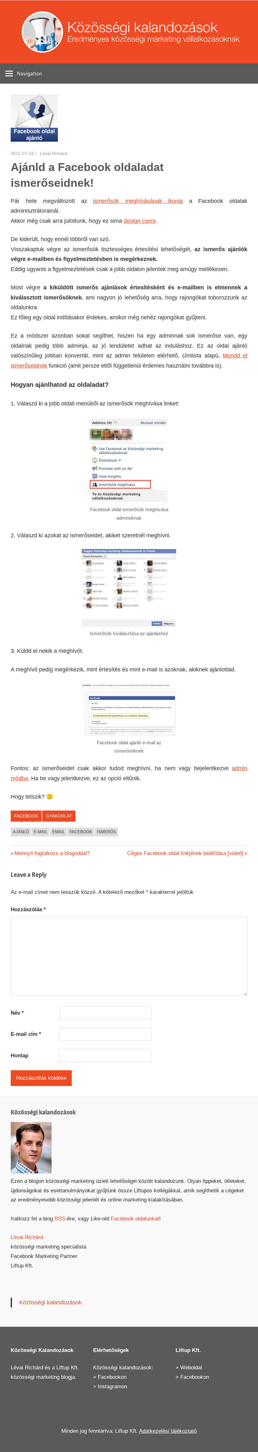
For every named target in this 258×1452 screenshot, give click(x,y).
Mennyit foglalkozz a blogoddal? (52, 853)
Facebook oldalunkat (135, 1219)
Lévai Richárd (53, 153)
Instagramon (112, 1387)
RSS (59, 1219)
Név (17, 1013)
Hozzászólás (28, 909)
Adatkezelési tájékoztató (168, 1431)
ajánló (21, 831)
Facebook (26, 815)
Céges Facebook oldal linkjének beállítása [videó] (185, 853)
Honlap (19, 1056)
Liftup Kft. (67, 1368)
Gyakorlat (59, 815)
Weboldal (191, 1368)
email (58, 831)
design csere (140, 221)
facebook (81, 831)
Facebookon (112, 1377)
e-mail (41, 831)
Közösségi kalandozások (50, 1302)
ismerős (106, 831)
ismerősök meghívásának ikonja (138, 201)
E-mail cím (26, 1034)
